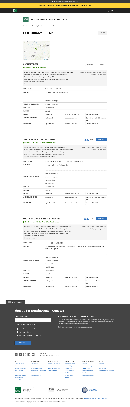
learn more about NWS (83, 5)
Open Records (102, 368)
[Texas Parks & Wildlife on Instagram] (24, 354)
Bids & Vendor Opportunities (38, 370)
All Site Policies (69, 375)
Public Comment (52, 370)
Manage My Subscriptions (68, 316)
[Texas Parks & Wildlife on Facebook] (16, 354)
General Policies (19, 377)
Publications (18, 373)
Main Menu (102, 32)
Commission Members (54, 363)
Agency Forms (35, 363)
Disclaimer (68, 373)
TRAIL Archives (86, 368)
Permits (33, 366)
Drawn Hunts (26, 26)
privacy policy (72, 327)
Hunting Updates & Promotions (30, 335)
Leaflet (45, 59)
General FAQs (18, 379)
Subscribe (23, 343)
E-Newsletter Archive (86, 316)
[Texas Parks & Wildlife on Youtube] (33, 354)
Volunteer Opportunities (21, 375)
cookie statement (86, 327)
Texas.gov (84, 363)
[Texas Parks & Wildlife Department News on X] (20, 354)
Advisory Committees (54, 368)
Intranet (67, 377)
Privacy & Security (70, 363)
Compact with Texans (20, 368)
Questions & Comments (105, 366)
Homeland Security (87, 366)
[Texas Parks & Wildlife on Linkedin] (29, 354)
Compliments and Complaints (106, 370)
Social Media (102, 363)
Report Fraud (102, 373)
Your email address (21, 317)
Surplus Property (35, 373)
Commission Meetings (54, 366)
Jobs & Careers (19, 370)
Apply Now (101, 139)
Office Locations (19, 366)
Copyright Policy (69, 370)
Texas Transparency (87, 370)
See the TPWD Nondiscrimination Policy (95, 398)
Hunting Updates (25, 332)
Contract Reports (36, 375)
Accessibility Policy (70, 366)
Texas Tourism (85, 373)
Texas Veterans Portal (87, 375)
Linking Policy (68, 368)
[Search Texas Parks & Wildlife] (108, 11)
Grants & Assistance (36, 368)
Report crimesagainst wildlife (93, 390)
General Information (20, 363)
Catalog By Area (36, 26)
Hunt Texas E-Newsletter (28, 329)
